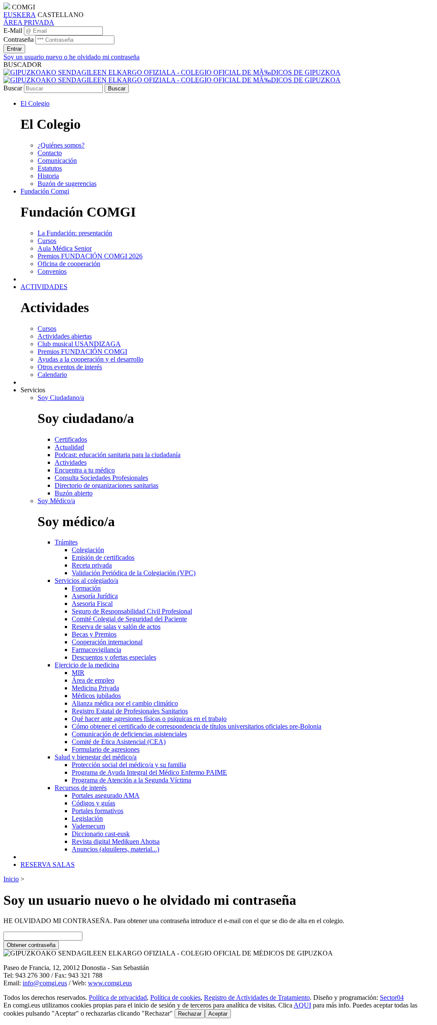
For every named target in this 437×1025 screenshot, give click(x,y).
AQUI (302, 1005)
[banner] (172, 76)
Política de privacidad (118, 997)
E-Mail (12, 30)
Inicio (11, 879)
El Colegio (35, 103)
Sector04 (392, 997)
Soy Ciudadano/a (61, 397)
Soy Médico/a (56, 500)
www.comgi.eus (110, 983)
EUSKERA (19, 14)
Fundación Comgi (44, 191)
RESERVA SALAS (47, 864)
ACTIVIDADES (43, 286)
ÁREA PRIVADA (28, 22)
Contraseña (18, 39)
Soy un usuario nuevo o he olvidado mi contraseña (71, 57)
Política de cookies (175, 997)
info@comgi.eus (45, 983)
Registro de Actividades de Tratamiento (257, 997)
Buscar (12, 88)
